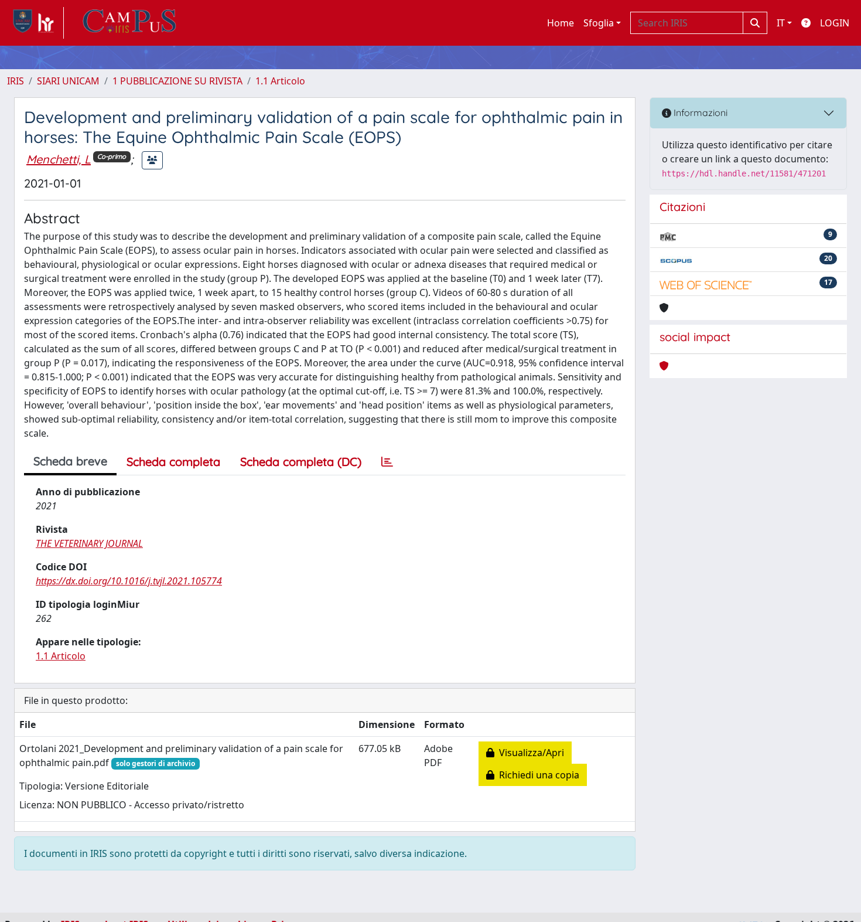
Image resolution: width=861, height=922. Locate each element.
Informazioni (699, 112)
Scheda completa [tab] (173, 461)
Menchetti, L (58, 159)
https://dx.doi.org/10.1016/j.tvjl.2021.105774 (129, 580)
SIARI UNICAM (68, 80)
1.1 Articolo (280, 80)
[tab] (387, 462)
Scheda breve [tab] (70, 461)
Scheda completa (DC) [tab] (300, 461)
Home (560, 22)
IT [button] (781, 22)
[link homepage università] (129, 23)
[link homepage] (35, 23)
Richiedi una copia (536, 774)
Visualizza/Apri (529, 752)
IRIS (15, 80)
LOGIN (834, 22)
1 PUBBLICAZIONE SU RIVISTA (177, 80)
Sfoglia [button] (598, 22)
